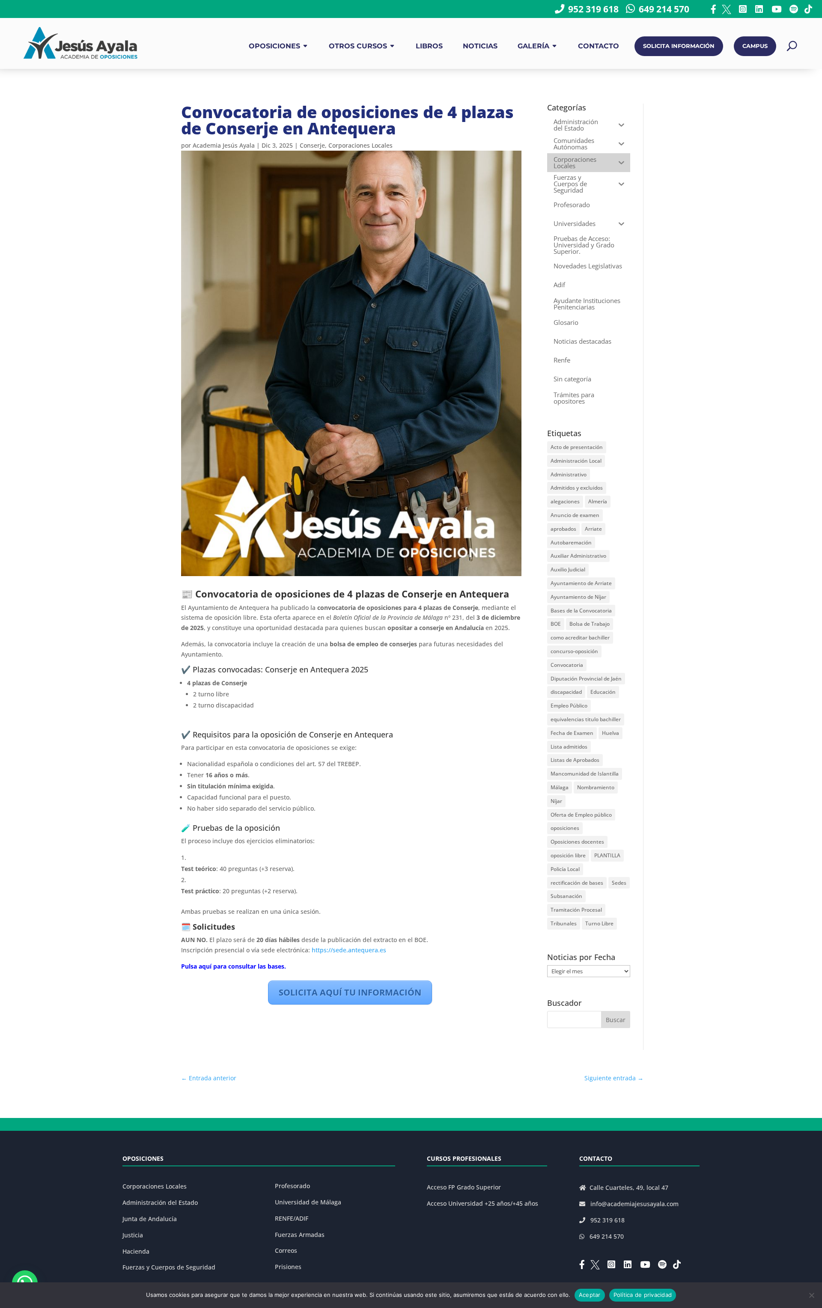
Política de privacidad (643, 1294)
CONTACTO (598, 46)
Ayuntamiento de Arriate (581, 583)
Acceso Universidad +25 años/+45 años (482, 1203)
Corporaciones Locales (360, 145)
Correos (286, 1250)
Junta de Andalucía (149, 1219)
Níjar (556, 801)
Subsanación (566, 896)
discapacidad (566, 692)
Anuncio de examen (575, 515)
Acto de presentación (577, 447)
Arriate (593, 528)
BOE (556, 623)
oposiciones (565, 828)
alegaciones (565, 501)
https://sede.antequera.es (350, 950)
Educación (603, 692)
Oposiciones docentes (577, 841)
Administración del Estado (160, 1202)
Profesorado (292, 1186)
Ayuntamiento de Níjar (578, 596)
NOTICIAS (480, 46)
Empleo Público (569, 705)
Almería (597, 501)
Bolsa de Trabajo (589, 623)
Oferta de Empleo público (581, 814)
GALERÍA (533, 46)
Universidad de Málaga (308, 1202)
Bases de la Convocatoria (581, 610)
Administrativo (569, 474)
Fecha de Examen (572, 733)
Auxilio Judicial (568, 569)
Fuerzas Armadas (300, 1235)
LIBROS (429, 46)
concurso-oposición (574, 651)
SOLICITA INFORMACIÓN (679, 46)
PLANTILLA (607, 855)
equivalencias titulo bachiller (586, 719)
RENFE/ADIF (291, 1218)
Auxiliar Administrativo (578, 555)
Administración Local (576, 460)
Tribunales (564, 923)
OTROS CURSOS (358, 46)
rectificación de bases (577, 882)
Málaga (560, 787)
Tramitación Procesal (576, 909)
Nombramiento (595, 787)
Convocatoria (567, 665)
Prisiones (288, 1267)
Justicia (132, 1235)
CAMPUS (755, 46)
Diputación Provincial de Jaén (586, 678)
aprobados (563, 528)
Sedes (619, 882)
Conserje (312, 145)
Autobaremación (571, 542)
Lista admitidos (569, 746)
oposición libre (568, 855)
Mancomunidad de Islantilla (585, 773)
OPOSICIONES (274, 46)
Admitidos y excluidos (577, 487)
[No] (811, 1295)
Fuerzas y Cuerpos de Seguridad (168, 1267)
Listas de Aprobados (575, 760)
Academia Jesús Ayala (224, 145)
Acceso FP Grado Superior (464, 1187)
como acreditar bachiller (580, 637)
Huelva (610, 733)
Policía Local (565, 869)
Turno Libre (599, 923)
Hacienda (135, 1251)
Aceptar (590, 1294)
